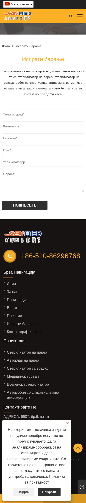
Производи (16, 300)
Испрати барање (28, 46)
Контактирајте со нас (24, 332)
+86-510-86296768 (50, 256)
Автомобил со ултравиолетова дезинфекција (33, 395)
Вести (12, 308)
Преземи (14, 316)
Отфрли (23, 492)
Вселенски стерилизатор (28, 384)
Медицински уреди (23, 376)
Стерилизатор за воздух (27, 368)
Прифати (49, 492)
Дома (6, 46)
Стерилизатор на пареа (27, 352)
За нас (12, 292)
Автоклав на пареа (23, 360)
